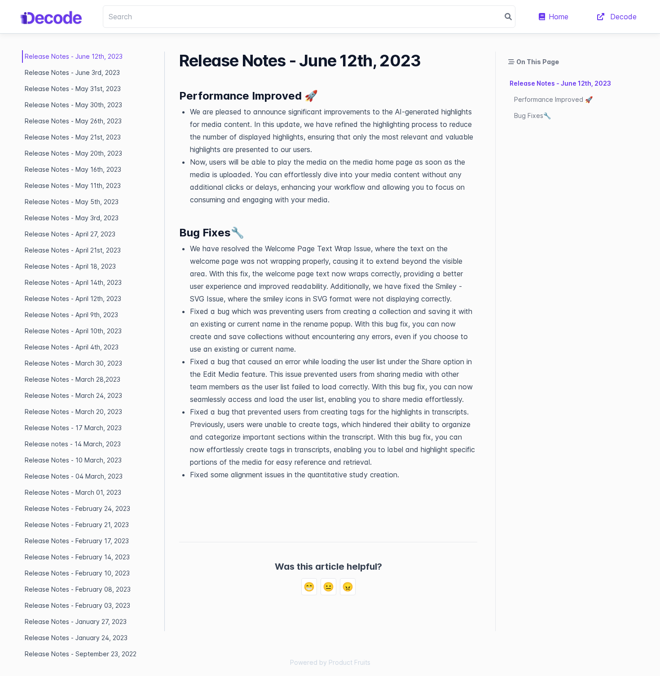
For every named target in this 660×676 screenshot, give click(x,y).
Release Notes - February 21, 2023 (77, 524)
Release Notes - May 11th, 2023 (73, 185)
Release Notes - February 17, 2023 (77, 541)
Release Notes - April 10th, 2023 (73, 331)
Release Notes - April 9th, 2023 (71, 314)
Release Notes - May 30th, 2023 (73, 105)
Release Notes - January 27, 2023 (76, 621)
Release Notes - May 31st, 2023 (73, 88)
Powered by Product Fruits (330, 662)
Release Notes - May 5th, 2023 (72, 201)
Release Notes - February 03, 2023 (77, 605)
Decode (622, 16)
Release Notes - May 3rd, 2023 (72, 218)
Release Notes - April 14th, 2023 (73, 282)
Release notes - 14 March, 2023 (73, 444)
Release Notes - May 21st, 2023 (73, 137)
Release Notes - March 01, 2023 (73, 492)
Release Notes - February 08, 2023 (78, 589)
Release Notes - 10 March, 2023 (73, 460)
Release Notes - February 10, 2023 (77, 573)
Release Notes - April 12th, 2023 (73, 298)
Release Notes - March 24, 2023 (73, 395)
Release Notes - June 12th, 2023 (74, 56)
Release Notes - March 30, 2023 (73, 363)
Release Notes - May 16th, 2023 (73, 169)
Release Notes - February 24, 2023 (77, 508)
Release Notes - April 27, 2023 (70, 234)
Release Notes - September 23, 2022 (80, 654)
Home (558, 16)
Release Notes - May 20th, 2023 (73, 153)
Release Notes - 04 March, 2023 (74, 476)
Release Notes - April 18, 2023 (70, 266)
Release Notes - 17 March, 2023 (73, 428)
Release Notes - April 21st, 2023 (73, 250)
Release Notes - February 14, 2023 (77, 557)
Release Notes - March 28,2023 (72, 379)
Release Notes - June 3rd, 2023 (72, 72)
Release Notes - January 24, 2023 (76, 637)
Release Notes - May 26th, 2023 (73, 121)
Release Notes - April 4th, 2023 (72, 347)
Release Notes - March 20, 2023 (73, 411)
